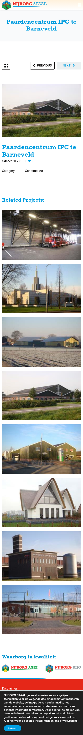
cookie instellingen (38, 721)
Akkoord (12, 728)
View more (41, 235)
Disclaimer (9, 688)
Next (67, 65)
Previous (44, 65)
